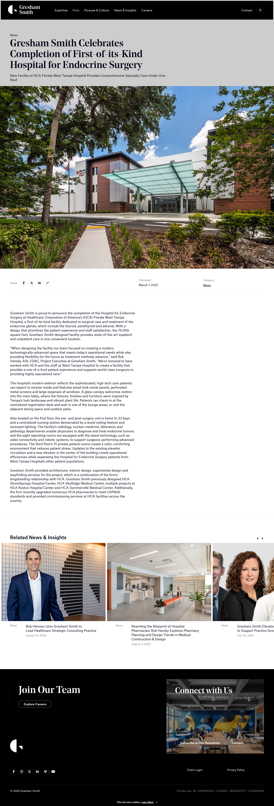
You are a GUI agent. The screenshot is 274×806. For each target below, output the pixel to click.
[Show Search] (260, 10)
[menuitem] (62, 10)
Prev (257, 538)
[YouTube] (53, 771)
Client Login (194, 769)
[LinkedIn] (37, 771)
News (207, 285)
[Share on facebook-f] (23, 283)
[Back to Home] (73, 746)
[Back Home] (24, 10)
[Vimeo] (45, 771)
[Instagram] (21, 771)
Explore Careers (35, 704)
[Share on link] (47, 283)
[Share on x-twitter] (31, 283)
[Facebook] (13, 771)
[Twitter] (29, 771)
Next (262, 538)
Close (156, 802)
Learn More (147, 802)
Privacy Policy (236, 769)
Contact (246, 10)
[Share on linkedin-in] (39, 283)
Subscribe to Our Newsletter (200, 743)
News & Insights (125, 10)
